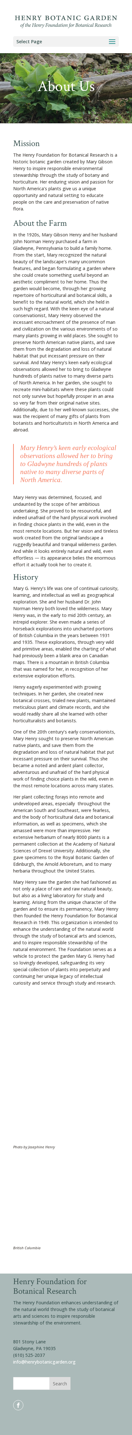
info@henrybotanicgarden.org (44, 1362)
